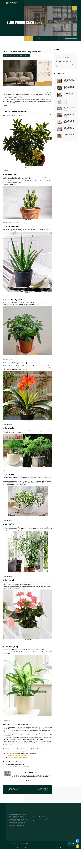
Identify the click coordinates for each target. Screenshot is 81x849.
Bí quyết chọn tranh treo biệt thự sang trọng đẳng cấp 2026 (69, 121)
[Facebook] (25, 780)
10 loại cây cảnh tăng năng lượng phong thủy (22, 51)
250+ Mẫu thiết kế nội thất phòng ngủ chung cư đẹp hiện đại (69, 87)
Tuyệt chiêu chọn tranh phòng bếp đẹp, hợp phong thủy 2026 (69, 135)
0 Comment (17, 90)
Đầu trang (71, 843)
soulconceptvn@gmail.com (57, 2)
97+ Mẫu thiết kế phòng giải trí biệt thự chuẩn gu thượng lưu (69, 80)
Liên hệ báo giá (59, 847)
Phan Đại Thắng (8, 90)
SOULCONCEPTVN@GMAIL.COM (63, 61)
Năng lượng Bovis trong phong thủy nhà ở (15, 764)
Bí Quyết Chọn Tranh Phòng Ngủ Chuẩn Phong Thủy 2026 (69, 128)
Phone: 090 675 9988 (22, 847)
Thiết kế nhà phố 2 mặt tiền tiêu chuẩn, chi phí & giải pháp (69, 108)
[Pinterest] (28, 780)
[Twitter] (26, 780)
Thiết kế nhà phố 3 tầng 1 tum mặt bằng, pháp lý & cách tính (69, 101)
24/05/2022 (6, 55)
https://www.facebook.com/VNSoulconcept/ (17, 755)
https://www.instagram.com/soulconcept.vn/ (17, 757)
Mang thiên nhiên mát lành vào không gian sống (16, 766)
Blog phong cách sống (22, 55)
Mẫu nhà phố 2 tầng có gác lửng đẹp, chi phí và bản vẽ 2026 (69, 94)
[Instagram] (30, 780)
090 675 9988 (38, 2)
